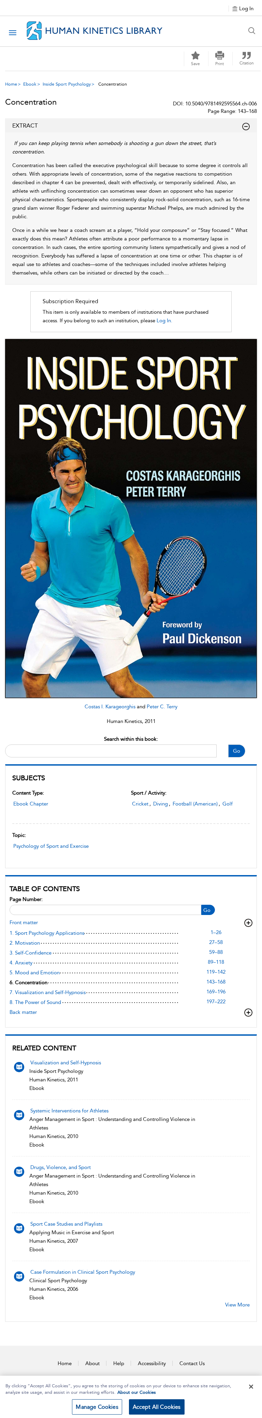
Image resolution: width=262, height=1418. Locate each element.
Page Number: (26, 899)
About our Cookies (136, 1392)
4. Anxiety (21, 963)
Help (118, 1363)
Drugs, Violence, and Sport (60, 1167)
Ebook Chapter (30, 804)
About (92, 1363)
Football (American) (195, 804)
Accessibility (152, 1363)
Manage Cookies (97, 1407)
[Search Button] (253, 30)
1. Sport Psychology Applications (47, 933)
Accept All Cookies (157, 1407)
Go (236, 751)
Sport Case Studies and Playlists (66, 1224)
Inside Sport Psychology (67, 84)
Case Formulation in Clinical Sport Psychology (82, 1272)
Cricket (140, 804)
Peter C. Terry (162, 707)
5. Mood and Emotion (35, 973)
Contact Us (192, 1363)
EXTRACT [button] (25, 125)
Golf (227, 804)
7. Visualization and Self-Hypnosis (48, 992)
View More (237, 1305)
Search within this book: (131, 739)
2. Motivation (25, 943)
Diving (160, 804)
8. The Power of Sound (35, 1002)
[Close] (251, 1386)
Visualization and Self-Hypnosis (65, 1063)
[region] (131, 1397)
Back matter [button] (23, 1012)
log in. (164, 320)
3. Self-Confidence (31, 953)
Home (11, 84)
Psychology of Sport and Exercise (51, 846)
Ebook (30, 84)
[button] (219, 58)
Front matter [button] (24, 922)
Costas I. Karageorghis (111, 707)
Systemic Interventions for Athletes (69, 1111)
